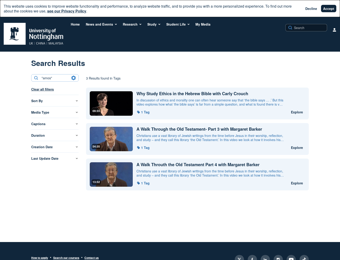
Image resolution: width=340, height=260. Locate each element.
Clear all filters (42, 89)
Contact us (91, 258)
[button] (143, 112)
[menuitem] (75, 24)
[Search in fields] (73, 78)
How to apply (39, 258)
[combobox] (55, 78)
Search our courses (66, 258)
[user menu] (334, 29)
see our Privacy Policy (66, 11)
